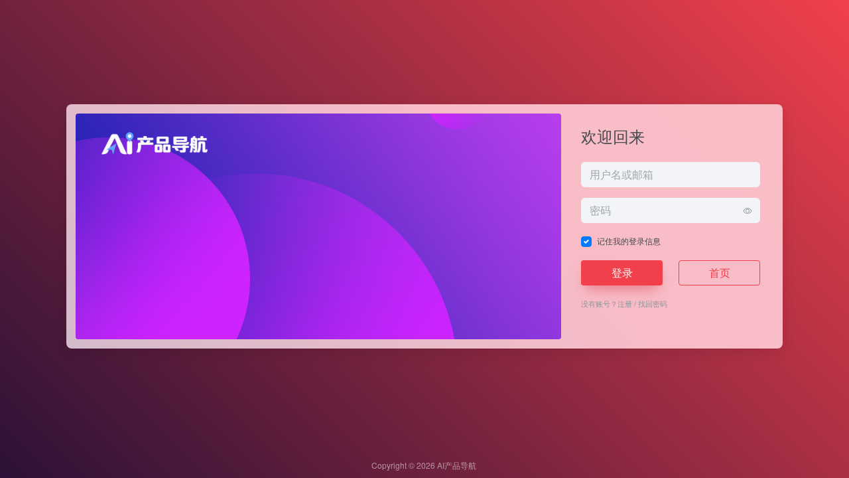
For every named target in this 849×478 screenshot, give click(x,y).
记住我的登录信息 (629, 240)
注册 (625, 303)
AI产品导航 (456, 465)
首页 (719, 272)
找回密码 (652, 303)
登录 (622, 272)
